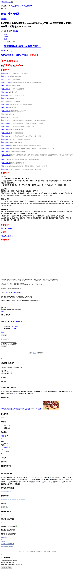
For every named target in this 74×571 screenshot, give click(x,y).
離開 (10, 567)
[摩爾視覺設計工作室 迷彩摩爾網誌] (10, 409)
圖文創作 (15, 326)
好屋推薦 (3, 541)
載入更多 (3, 335)
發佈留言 (3, 346)
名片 (5, 39)
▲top (2, 332)
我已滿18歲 (4, 567)
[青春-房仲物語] (1, 539)
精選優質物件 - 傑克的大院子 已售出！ (22, 46)
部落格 (6, 36)
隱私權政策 (47, 551)
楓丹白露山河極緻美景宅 (7, 544)
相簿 (5, 34)
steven (2, 311)
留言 (15, 321)
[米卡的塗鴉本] (37, 409)
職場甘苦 (15, 31)
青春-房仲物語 (10, 14)
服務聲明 (54, 551)
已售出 (14, 328)
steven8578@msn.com (13, 293)
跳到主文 (3, 19)
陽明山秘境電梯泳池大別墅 (7, 546)
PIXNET (23, 551)
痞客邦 (11, 321)
